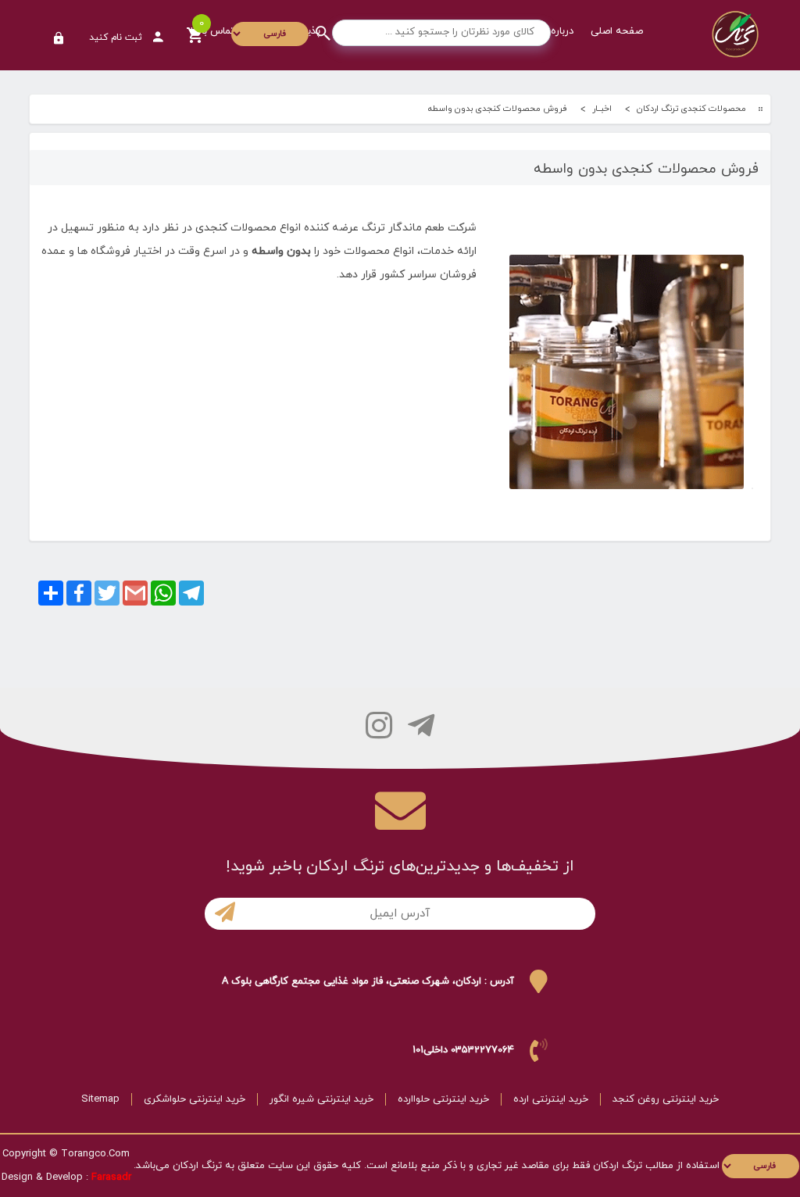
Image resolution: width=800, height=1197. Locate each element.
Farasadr (111, 1177)
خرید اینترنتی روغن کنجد (665, 1099)
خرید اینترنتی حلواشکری (194, 1099)
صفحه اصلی (617, 31)
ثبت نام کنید (117, 37)
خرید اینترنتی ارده (550, 1099)
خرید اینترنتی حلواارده (443, 1099)
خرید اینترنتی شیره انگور (321, 1099)
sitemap (100, 1099)
